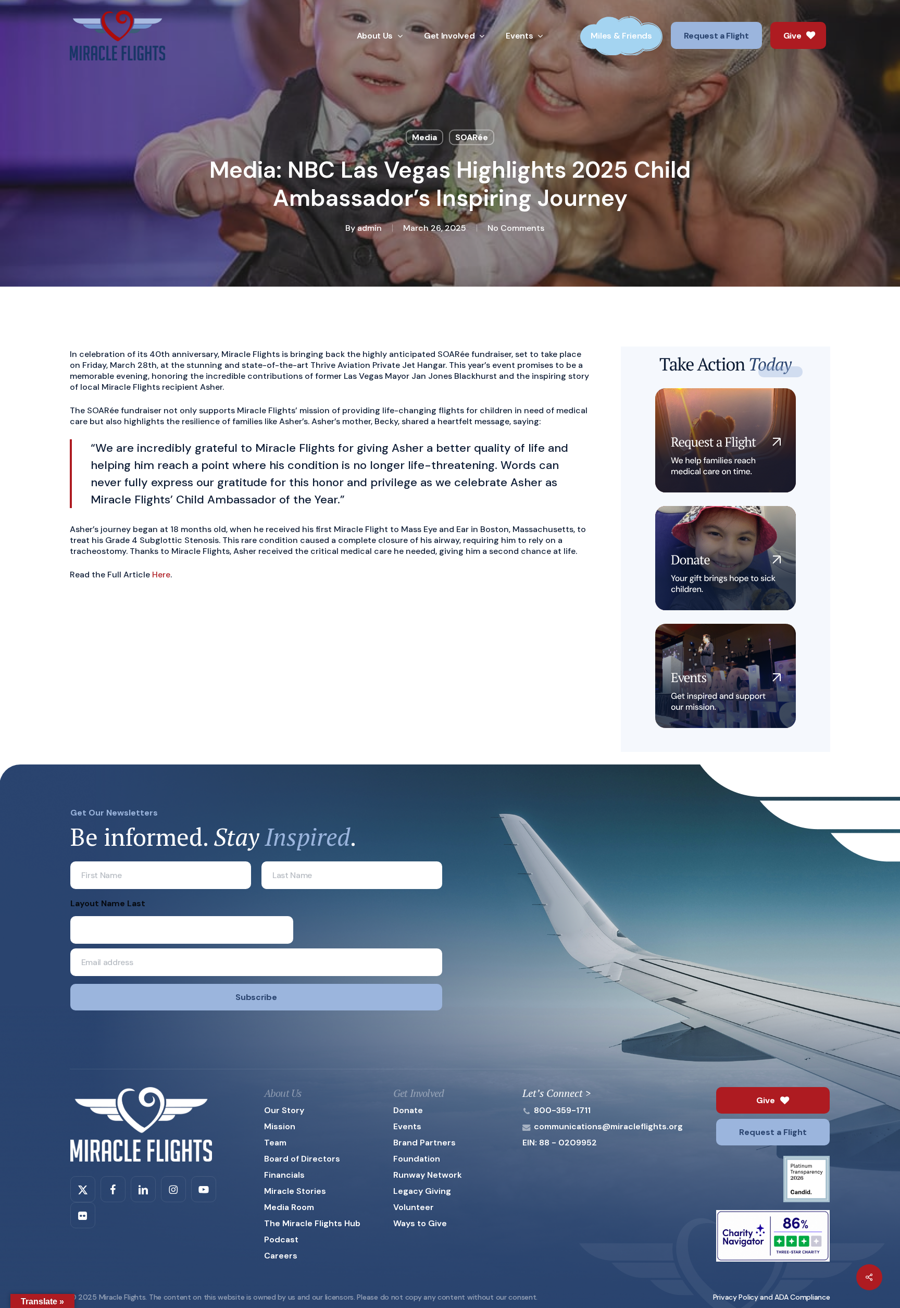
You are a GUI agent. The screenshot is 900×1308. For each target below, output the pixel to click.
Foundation (416, 1158)
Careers (280, 1255)
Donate (408, 1110)
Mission (279, 1126)
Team (275, 1142)
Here (161, 574)
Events (407, 1126)
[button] (773, 1100)
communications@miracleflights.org (608, 1126)
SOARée (471, 137)
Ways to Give (420, 1223)
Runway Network (427, 1174)
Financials (284, 1174)
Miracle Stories (295, 1191)
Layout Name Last (107, 903)
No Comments (516, 228)
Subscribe (256, 997)
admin (369, 228)
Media (424, 137)
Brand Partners (424, 1142)
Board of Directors (302, 1158)
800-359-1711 (562, 1110)
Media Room (289, 1207)
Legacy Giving (422, 1191)
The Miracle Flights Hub (312, 1223)
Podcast (281, 1239)
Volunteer (413, 1207)
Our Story (284, 1110)
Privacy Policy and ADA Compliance (771, 1297)
